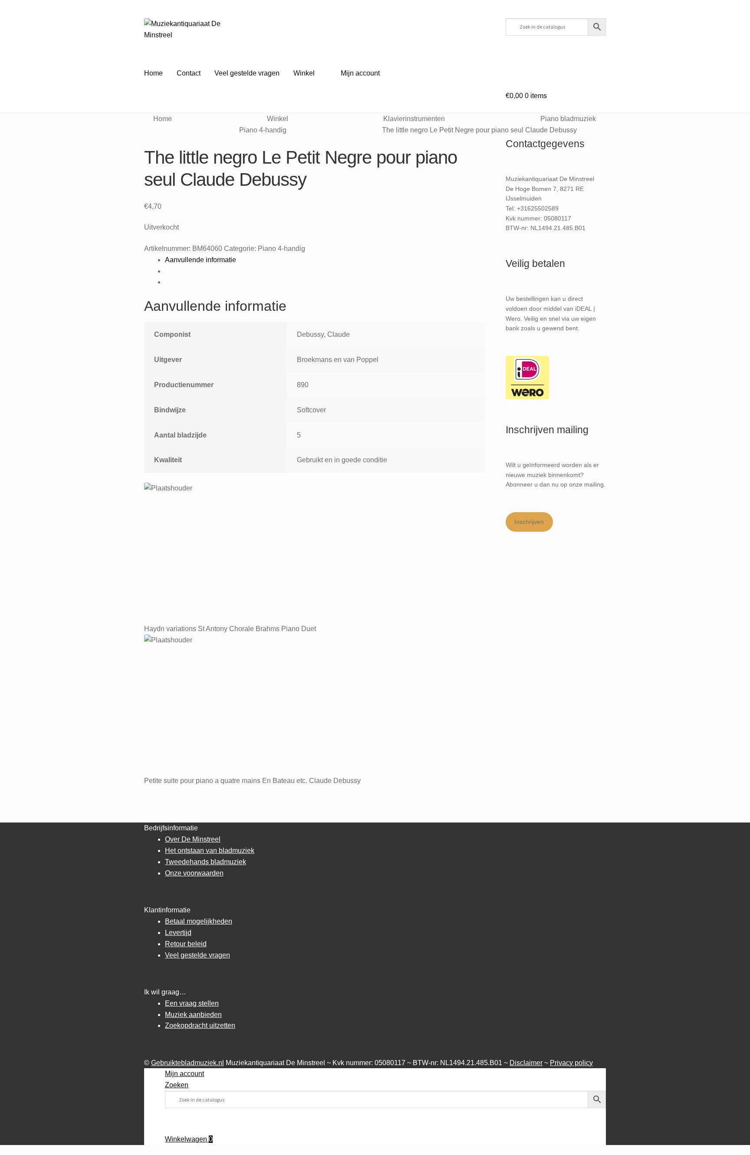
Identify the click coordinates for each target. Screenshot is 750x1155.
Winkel (304, 73)
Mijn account (360, 73)
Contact (189, 73)
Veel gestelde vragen (247, 73)
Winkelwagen (189, 1139)
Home (153, 73)
